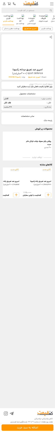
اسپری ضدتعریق (34, 76)
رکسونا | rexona (15, 76)
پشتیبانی (37, 418)
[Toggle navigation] (52, 4)
